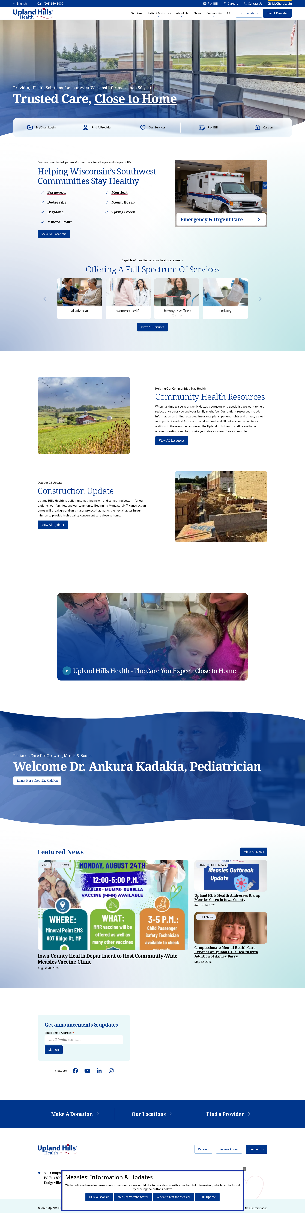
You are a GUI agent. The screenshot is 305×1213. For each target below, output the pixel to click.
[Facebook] (75, 1070)
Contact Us (256, 1149)
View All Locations (53, 234)
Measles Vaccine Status (133, 1197)
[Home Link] (33, 13)
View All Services (152, 327)
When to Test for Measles (173, 1197)
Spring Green (123, 212)
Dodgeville (57, 202)
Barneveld (56, 192)
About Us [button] (182, 13)
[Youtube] (87, 1070)
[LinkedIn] (99, 1070)
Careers (203, 1149)
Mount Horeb (122, 202)
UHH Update (207, 1197)
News (197, 13)
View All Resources (171, 440)
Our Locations (249, 13)
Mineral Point (59, 222)
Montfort (119, 192)
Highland (55, 212)
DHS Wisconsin (99, 1197)
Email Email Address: (59, 1033)
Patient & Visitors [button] (159, 13)
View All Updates (52, 525)
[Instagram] (111, 1070)
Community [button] (214, 13)
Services (136, 13)
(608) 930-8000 (53, 3)
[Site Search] (229, 13)
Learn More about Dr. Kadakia (37, 781)
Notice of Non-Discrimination (250, 1208)
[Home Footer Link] (57, 1149)
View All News (254, 852)
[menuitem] (210, 3)
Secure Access (229, 1149)
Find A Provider (277, 13)
